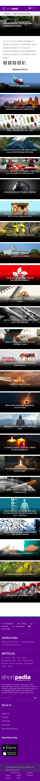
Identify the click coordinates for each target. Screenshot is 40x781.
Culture (8, 657)
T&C (18, 778)
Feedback (6, 725)
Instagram (19, 626)
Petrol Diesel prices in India (11, 645)
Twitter (23, 624)
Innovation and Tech (9, 660)
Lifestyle (5, 663)
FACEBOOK (8, 624)
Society (11, 663)
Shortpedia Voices (9, 728)
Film (13, 657)
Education (19, 663)
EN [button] (31, 8)
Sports (24, 657)
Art (3, 657)
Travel (20, 660)
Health (4, 666)
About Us (6, 713)
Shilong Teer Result (28, 642)
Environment (29, 663)
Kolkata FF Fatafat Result (10, 642)
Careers (5, 717)
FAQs (19, 775)
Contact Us (16, 772)
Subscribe (6, 721)
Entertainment (28, 660)
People (10, 666)
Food (18, 657)
